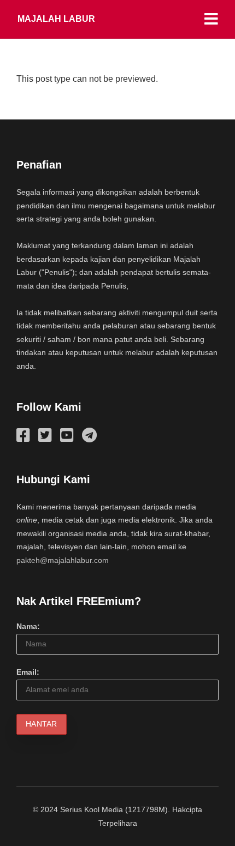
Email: (27, 672)
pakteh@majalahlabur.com (62, 560)
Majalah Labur (56, 18)
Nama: (28, 626)
